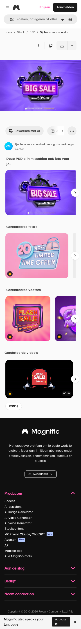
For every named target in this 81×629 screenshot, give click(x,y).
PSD (32, 32)
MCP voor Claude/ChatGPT (28, 534)
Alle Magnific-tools (18, 556)
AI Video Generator (18, 518)
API (6, 545)
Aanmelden (65, 7)
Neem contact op (19, 593)
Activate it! (60, 622)
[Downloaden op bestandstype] (72, 45)
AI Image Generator (18, 512)
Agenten (14, 540)
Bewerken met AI (27, 131)
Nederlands (40, 474)
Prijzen (44, 7)
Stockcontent (14, 529)
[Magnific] (40, 432)
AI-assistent (13, 507)
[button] (41, 474)
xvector (19, 149)
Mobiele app (13, 551)
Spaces (9, 501)
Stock (21, 32)
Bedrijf (10, 581)
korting (13, 406)
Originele (29, 60)
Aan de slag (14, 568)
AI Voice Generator (18, 523)
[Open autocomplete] (10, 19)
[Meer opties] (38, 45)
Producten (13, 493)
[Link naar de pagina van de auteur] (8, 147)
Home (8, 32)
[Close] (75, 622)
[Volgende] (62, 130)
